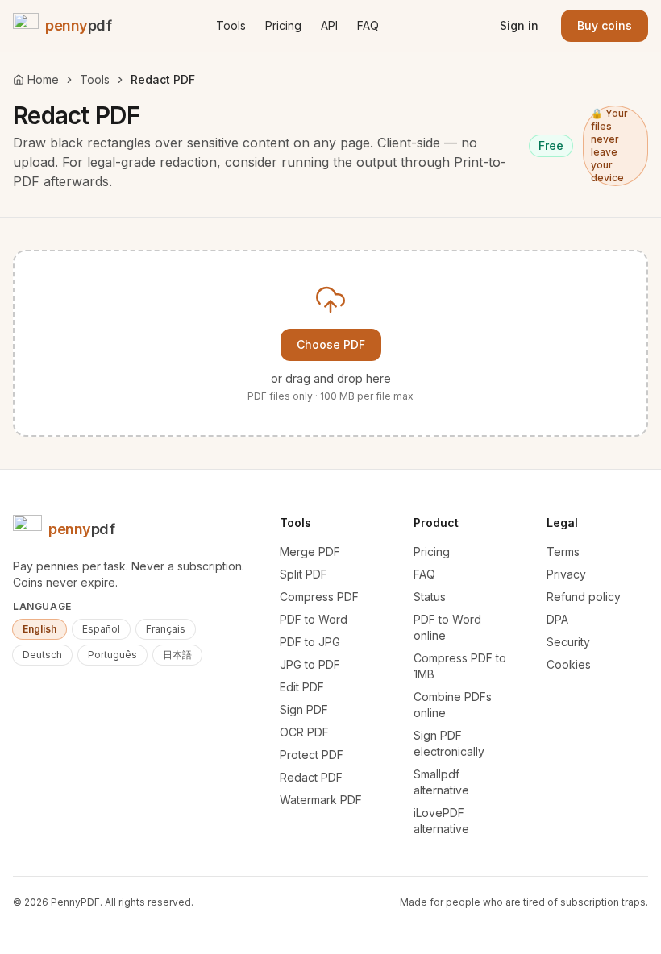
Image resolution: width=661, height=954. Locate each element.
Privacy (566, 574)
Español (101, 629)
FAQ (368, 25)
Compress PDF (319, 597)
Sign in (519, 25)
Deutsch (42, 655)
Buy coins (604, 25)
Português (112, 655)
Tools (231, 25)
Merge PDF (310, 551)
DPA (557, 619)
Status (430, 597)
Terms (563, 551)
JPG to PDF (310, 664)
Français (165, 629)
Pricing (283, 25)
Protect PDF (311, 754)
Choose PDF (331, 344)
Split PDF (303, 574)
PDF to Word (313, 619)
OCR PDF (304, 732)
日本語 (177, 655)
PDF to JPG (310, 642)
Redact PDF (311, 777)
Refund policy (584, 597)
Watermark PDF (321, 800)
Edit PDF (302, 687)
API (329, 25)
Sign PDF (304, 709)
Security (568, 642)
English (39, 629)
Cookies (569, 664)
